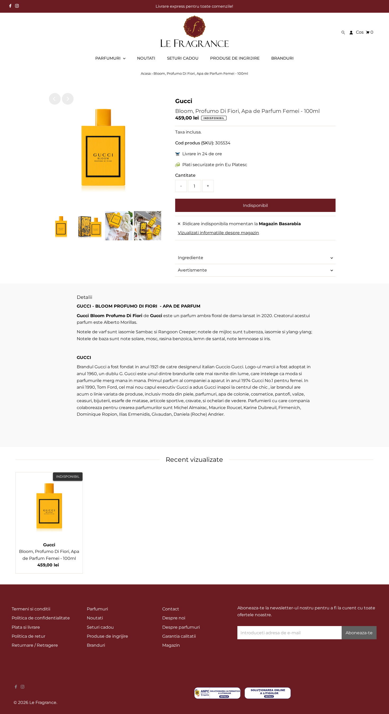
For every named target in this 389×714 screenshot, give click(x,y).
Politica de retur (28, 636)
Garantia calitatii (179, 636)
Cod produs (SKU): (194, 142)
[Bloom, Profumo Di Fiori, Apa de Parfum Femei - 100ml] (49, 505)
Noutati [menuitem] (146, 58)
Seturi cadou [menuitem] (182, 58)
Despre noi (173, 617)
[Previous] (55, 99)
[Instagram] (17, 6)
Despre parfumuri (181, 627)
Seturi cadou (100, 627)
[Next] (68, 99)
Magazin (171, 645)
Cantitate (185, 175)
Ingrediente (190, 257)
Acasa (146, 73)
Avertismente (192, 270)
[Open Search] (343, 32)
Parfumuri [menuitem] (108, 58)
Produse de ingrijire (107, 636)
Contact (170, 608)
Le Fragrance (42, 702)
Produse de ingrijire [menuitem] (235, 58)
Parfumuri (97, 608)
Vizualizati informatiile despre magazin (218, 232)
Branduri (96, 645)
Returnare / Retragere (35, 645)
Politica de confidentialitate (41, 617)
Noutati (95, 617)
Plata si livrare (26, 627)
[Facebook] (10, 6)
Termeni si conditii (31, 608)
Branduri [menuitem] (282, 58)
